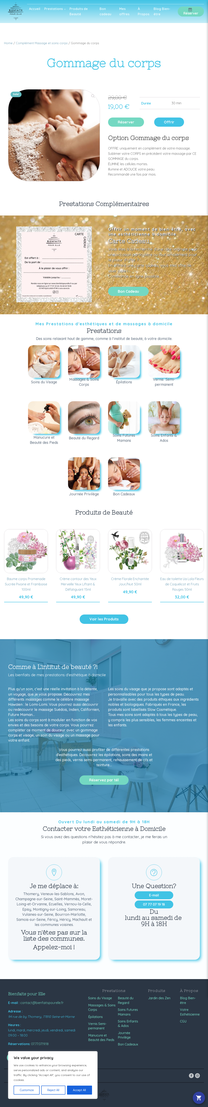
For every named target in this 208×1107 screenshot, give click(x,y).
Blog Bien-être (162, 11)
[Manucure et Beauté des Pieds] (44, 417)
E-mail (154, 895)
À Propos (143, 11)
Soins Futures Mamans (128, 1012)
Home (8, 43)
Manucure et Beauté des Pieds (101, 1037)
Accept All (79, 1090)
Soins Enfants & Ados (128, 1023)
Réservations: (19, 1044)
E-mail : (14, 1003)
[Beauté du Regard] (84, 417)
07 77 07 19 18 (154, 904)
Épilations (95, 1017)
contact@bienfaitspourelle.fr (42, 1003)
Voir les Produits (104, 619)
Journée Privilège (124, 1035)
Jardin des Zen (159, 998)
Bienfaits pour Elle (26, 993)
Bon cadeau (105, 11)
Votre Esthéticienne (190, 1012)
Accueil (34, 9)
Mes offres (124, 11)
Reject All (53, 1090)
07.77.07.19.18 (40, 1044)
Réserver (126, 122)
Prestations (53, 9)
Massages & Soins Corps (102, 1007)
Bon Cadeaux (128, 1044)
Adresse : (15, 1011)
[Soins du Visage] (44, 361)
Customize (27, 1090)
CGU (183, 1021)
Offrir (169, 122)
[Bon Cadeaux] (124, 473)
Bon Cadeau (128, 291)
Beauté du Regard (125, 1000)
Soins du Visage (100, 998)
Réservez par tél (104, 780)
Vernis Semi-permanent (97, 1026)
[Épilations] (124, 361)
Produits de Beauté (78, 11)
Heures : (14, 1025)
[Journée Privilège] (84, 473)
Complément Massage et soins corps (42, 43)
